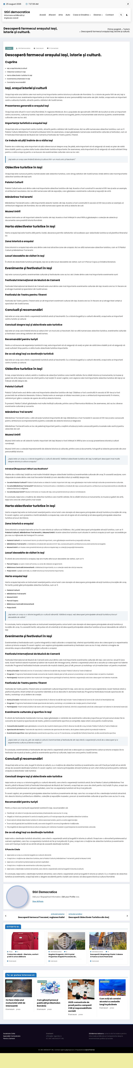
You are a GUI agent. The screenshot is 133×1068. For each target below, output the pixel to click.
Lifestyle (9, 981)
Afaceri (52, 14)
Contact (110, 14)
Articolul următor (75, 914)
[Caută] (121, 15)
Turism (9, 48)
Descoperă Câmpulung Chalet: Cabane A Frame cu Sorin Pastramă (106, 955)
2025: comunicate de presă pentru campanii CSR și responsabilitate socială (80, 1006)
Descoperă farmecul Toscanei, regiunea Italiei (41, 917)
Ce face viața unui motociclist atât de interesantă (15, 1003)
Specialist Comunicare (11, 1036)
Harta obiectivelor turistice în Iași (19, 75)
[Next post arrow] (127, 915)
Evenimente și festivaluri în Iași (18, 79)
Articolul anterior (58, 914)
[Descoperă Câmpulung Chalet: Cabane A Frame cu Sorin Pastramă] (108, 941)
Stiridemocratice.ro (96, 1033)
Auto (68, 14)
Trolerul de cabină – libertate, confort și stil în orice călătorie (22, 955)
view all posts (37, 901)
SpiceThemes (90, 1050)
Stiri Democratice (24, 48)
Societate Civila (9, 1033)
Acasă (43, 14)
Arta (61, 14)
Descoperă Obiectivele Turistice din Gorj (89, 917)
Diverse (97, 14)
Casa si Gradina (81, 14)
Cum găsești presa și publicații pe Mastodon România (48, 1003)
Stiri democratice (17, 12)
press (10, 952)
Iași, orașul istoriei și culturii (17, 68)
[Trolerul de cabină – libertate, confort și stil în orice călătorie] (25, 941)
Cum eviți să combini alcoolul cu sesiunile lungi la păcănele (110, 1001)
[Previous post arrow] (5, 915)
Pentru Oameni (9, 1038)
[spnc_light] (127, 15)
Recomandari (42, 981)
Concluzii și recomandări (16, 82)
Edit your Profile (68, 897)
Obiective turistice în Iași (16, 72)
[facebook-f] (128, 4)
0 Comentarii (53, 48)
